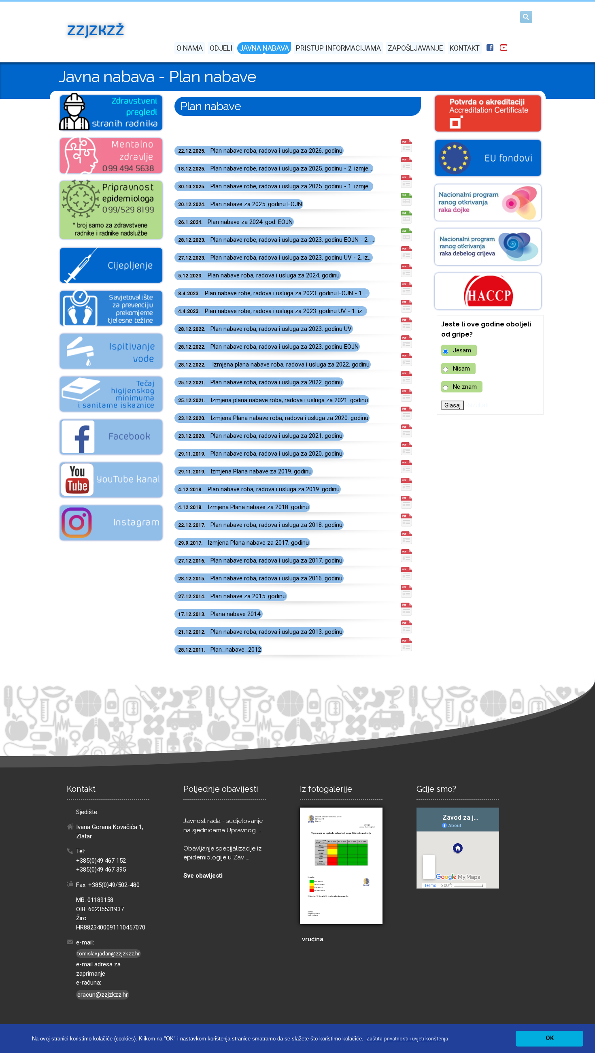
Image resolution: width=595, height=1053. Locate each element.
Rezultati (477, 405)
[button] (407, 1038)
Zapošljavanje (415, 48)
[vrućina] (341, 866)
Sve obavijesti (203, 875)
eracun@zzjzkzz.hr (102, 994)
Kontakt (465, 48)
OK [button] (550, 1038)
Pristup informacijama (338, 48)
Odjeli (221, 48)
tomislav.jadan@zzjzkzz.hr (108, 954)
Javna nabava (264, 48)
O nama (189, 48)
